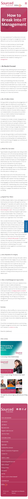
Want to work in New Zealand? (9, 477)
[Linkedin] (20, 409)
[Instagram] (23, 409)
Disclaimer (4, 470)
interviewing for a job (6, 210)
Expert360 (4, 445)
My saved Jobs (5, 428)
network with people (13, 238)
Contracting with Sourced (8, 461)
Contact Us (4, 454)
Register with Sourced (7, 431)
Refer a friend (5, 464)
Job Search (4, 422)
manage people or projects (19, 291)
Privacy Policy (5, 467)
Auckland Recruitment (7, 448)
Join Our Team (5, 434)
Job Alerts (4, 425)
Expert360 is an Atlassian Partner (18, 492)
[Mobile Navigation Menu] (26, 3)
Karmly (3, 474)
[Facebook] (17, 409)
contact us (12, 327)
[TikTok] (25, 409)
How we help (4, 441)
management (4, 59)
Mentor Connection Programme (9, 451)
